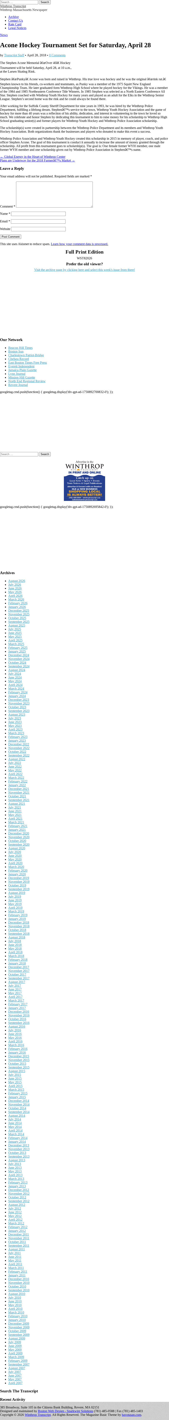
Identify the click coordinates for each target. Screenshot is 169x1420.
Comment (7, 206)
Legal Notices (17, 28)
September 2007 (18, 1364)
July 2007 (14, 1372)
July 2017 (14, 985)
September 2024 (18, 666)
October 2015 (17, 1063)
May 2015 (15, 1082)
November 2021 (18, 792)
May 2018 (15, 948)
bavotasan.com (131, 1414)
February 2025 (17, 647)
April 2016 (15, 1041)
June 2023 (15, 722)
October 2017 (17, 974)
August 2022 (16, 759)
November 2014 (18, 1104)
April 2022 (15, 774)
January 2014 (17, 1141)
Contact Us (15, 20)
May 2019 (15, 904)
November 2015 (18, 1060)
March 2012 (16, 1223)
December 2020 (18, 833)
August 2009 (16, 1338)
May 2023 (15, 725)
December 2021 (18, 789)
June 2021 (15, 811)
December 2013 (18, 1145)
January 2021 (17, 829)
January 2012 (17, 1230)
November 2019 (18, 881)
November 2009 (18, 1327)
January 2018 (17, 963)
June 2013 (15, 1167)
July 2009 (14, 1342)
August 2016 (16, 1026)
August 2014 (16, 1115)
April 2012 (15, 1219)
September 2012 (18, 1201)
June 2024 (15, 677)
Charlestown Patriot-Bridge (26, 355)
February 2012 (17, 1227)
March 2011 (16, 1268)
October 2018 (17, 930)
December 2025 (18, 610)
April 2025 (15, 640)
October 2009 (17, 1331)
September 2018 (18, 933)
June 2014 (15, 1123)
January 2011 (17, 1275)
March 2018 (16, 956)
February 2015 (17, 1093)
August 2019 (16, 893)
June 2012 (15, 1212)
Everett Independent (21, 366)
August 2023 (16, 714)
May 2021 (15, 815)
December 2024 (18, 655)
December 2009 (18, 1323)
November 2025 (18, 614)
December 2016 (18, 1011)
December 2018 (18, 922)
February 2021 (17, 826)
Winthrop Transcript (13, 6)
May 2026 (15, 592)
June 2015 (15, 1078)
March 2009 (16, 1357)
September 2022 (18, 755)
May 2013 (15, 1171)
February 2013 (17, 1182)
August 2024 (16, 670)
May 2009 (15, 1349)
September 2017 (18, 978)
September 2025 (18, 621)
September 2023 (18, 711)
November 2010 (18, 1282)
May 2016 (15, 1037)
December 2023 (18, 699)
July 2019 (14, 896)
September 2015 (18, 1067)
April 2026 (15, 595)
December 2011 (18, 1234)
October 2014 (17, 1108)
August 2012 (16, 1204)
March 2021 (16, 822)
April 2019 (15, 907)
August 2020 (16, 848)
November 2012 (18, 1193)
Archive (13, 17)
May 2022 (15, 770)
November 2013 (18, 1149)
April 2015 (15, 1086)
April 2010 (15, 1308)
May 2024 (15, 681)
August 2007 (16, 1368)
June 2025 (15, 633)
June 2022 (15, 766)
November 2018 (18, 926)
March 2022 (16, 777)
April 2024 (15, 685)
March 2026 (16, 599)
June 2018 (15, 945)
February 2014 (17, 1138)
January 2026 (17, 607)
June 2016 (15, 1034)
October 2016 (17, 1019)
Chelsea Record (18, 359)
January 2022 (17, 785)
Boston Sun (15, 351)
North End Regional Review (27, 381)
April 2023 (15, 729)
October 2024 (17, 662)
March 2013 (16, 1178)
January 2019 (17, 919)
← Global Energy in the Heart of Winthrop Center (32, 156)
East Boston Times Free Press (27, 362)
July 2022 (14, 763)
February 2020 (17, 870)
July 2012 (14, 1208)
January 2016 (17, 1052)
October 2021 (17, 796)
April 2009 (15, 1353)
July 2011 (14, 1253)
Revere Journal (18, 385)
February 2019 (17, 915)
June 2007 (15, 1375)
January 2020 (17, 874)
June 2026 (15, 588)
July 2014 (14, 1119)
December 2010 (18, 1279)
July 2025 (14, 629)
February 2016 (17, 1049)
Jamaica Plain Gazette (22, 370)
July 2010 (14, 1297)
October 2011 (17, 1242)
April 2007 (15, 1383)
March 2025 (16, 644)
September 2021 (18, 800)
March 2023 (16, 733)
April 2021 (15, 818)
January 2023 (17, 740)
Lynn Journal (16, 373)
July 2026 (14, 584)
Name (5, 213)
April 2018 (15, 952)
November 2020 (18, 837)
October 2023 (17, 707)
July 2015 (14, 1075)
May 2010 (15, 1305)
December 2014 (18, 1100)
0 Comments (57, 55)
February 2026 (17, 603)
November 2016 (18, 1015)
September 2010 (18, 1290)
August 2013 (16, 1160)
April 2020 (15, 863)
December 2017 (18, 967)
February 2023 (17, 737)
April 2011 (15, 1264)
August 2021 (16, 803)
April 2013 (15, 1175)
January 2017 (17, 1008)
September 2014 (18, 1112)
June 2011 (14, 1256)
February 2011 (17, 1271)
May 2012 (15, 1216)
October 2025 (17, 618)
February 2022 (17, 781)
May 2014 (15, 1126)
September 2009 (18, 1334)
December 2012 (18, 1190)
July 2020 (14, 852)
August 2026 (16, 581)
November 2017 (18, 971)
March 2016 (16, 1045)
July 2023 (14, 718)
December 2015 (18, 1056)
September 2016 (18, 1023)
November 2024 (18, 659)
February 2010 (17, 1316)
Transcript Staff (14, 55)
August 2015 (16, 1071)
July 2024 (14, 673)
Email (5, 221)
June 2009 (15, 1346)
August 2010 (16, 1294)
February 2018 (17, 959)
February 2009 (17, 1360)
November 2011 (18, 1238)
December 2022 (18, 744)
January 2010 (17, 1320)
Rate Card (14, 24)
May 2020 (15, 859)
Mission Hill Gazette (21, 377)
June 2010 (15, 1301)
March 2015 (16, 1089)
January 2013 (17, 1186)
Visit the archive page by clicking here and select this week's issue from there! (84, 269)
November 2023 (18, 703)
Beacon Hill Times (20, 347)
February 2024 (17, 692)
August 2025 (16, 625)
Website (5, 229)
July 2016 (14, 1030)
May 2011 (14, 1260)
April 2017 (15, 997)
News (4, 35)
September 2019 (18, 889)
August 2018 (16, 937)
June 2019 (15, 900)
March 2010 (16, 1312)
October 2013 (17, 1152)
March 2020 (16, 867)
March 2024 (16, 688)
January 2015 (17, 1097)
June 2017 (15, 989)
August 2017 (16, 982)
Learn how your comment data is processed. (79, 244)
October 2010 (17, 1286)
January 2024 (17, 696)
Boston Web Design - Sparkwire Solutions (65, 1411)
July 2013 (14, 1164)
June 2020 (15, 855)
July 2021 (14, 807)
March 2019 (16, 911)
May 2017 (15, 993)
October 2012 (17, 1197)
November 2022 (18, 748)
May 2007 (15, 1379)
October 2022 (17, 751)
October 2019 (17, 885)
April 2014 (15, 1130)
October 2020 (17, 841)
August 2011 (16, 1249)
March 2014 (16, 1134)
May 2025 (15, 636)
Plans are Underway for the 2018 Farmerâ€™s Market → (37, 160)
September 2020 (18, 844)
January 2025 (17, 651)
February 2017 (17, 1004)
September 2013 (18, 1156)
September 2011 (18, 1245)
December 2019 (18, 878)
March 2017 (16, 1000)
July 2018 (14, 941)
